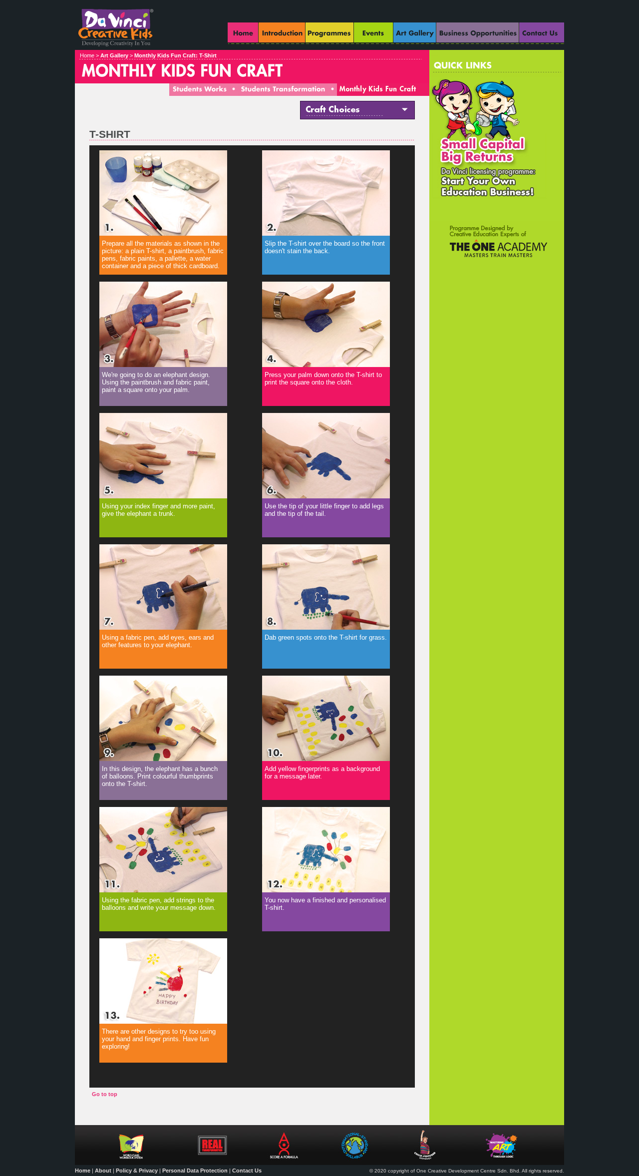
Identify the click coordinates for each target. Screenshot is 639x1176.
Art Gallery (114, 55)
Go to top (104, 1094)
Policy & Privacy (137, 1171)
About (103, 1171)
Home (82, 1171)
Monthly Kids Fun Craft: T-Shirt (175, 55)
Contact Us (247, 1171)
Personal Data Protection (195, 1171)
